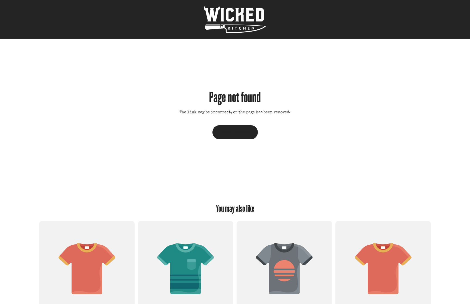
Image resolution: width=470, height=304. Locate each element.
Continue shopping (235, 132)
